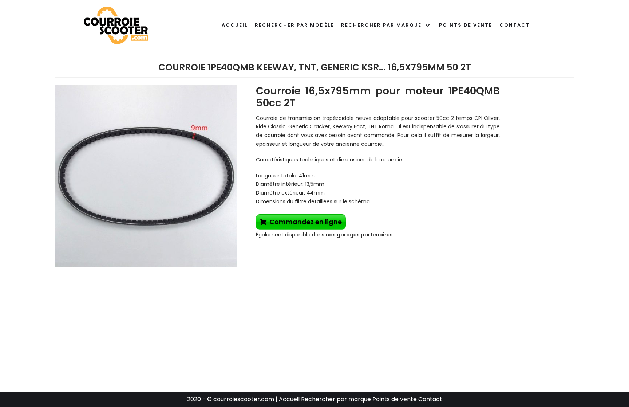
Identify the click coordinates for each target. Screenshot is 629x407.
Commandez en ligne (305, 221)
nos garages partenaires (359, 234)
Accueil (235, 24)
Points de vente (465, 24)
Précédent (42, 174)
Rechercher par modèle (294, 24)
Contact (514, 24)
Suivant (249, 174)
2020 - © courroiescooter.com (230, 399)
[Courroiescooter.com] (116, 25)
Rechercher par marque (336, 399)
